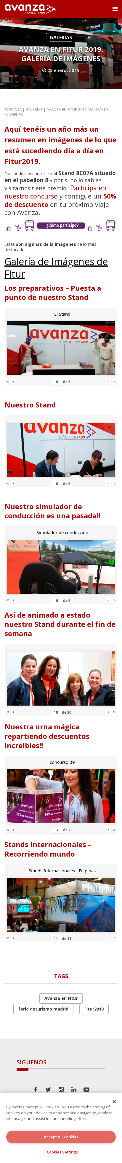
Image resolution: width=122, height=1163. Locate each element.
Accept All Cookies (61, 1137)
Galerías (61, 37)
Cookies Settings (62, 1152)
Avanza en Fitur (61, 998)
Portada (13, 109)
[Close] (114, 1101)
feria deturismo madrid (43, 1009)
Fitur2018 (94, 1009)
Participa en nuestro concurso (55, 191)
